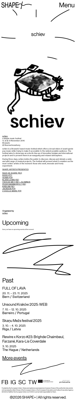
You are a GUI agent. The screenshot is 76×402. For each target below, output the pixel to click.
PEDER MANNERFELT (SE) (14, 184)
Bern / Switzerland (16, 297)
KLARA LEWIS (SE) (10, 180)
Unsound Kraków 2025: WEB (24, 304)
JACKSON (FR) (8, 188)
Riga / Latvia (11, 329)
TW (32, 382)
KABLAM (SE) (8, 186)
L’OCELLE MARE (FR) (11, 191)
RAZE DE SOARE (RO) (12, 173)
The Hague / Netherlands (20, 350)
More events (14, 358)
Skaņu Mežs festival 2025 (22, 321)
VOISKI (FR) (7, 177)
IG (13, 382)
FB (4, 382)
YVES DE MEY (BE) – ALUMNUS (16, 182)
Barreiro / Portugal (15, 313)
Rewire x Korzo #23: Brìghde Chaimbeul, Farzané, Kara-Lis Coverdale (33, 339)
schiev (5, 136)
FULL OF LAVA (14, 288)
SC (22, 382)
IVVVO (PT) (7, 175)
